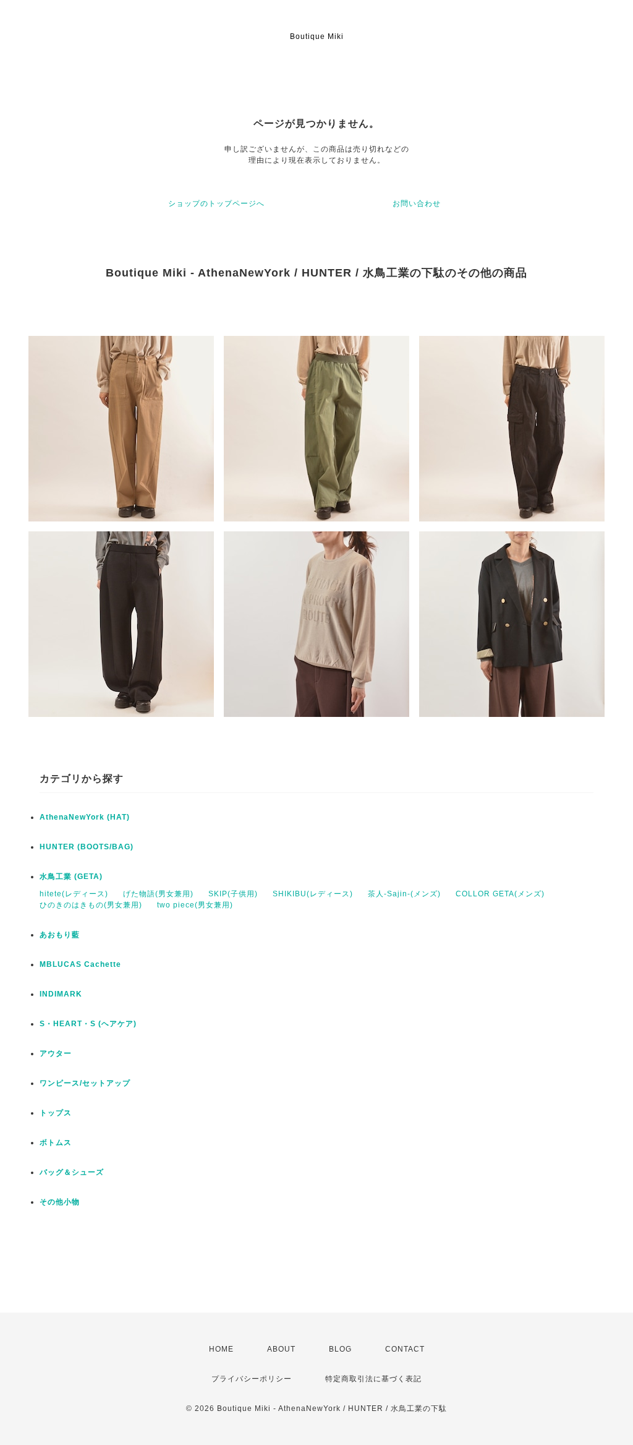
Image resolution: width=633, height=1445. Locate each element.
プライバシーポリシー (251, 1378)
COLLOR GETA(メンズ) (500, 894)
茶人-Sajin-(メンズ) (404, 894)
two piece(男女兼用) (195, 905)
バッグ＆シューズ (72, 1172)
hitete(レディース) (74, 894)
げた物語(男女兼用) (158, 894)
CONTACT (405, 1349)
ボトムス (56, 1142)
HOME (221, 1349)
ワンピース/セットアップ (85, 1083)
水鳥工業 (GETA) (71, 876)
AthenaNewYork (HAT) (85, 817)
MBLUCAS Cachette (80, 964)
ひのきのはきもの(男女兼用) (91, 905)
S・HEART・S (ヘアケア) (88, 1023)
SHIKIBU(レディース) (313, 894)
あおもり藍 (60, 934)
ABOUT (281, 1349)
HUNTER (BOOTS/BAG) (87, 847)
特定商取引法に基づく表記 (373, 1378)
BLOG (340, 1349)
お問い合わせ (417, 203)
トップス (56, 1112)
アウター (56, 1053)
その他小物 (60, 1202)
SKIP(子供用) (233, 894)
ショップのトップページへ (216, 203)
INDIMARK (61, 994)
